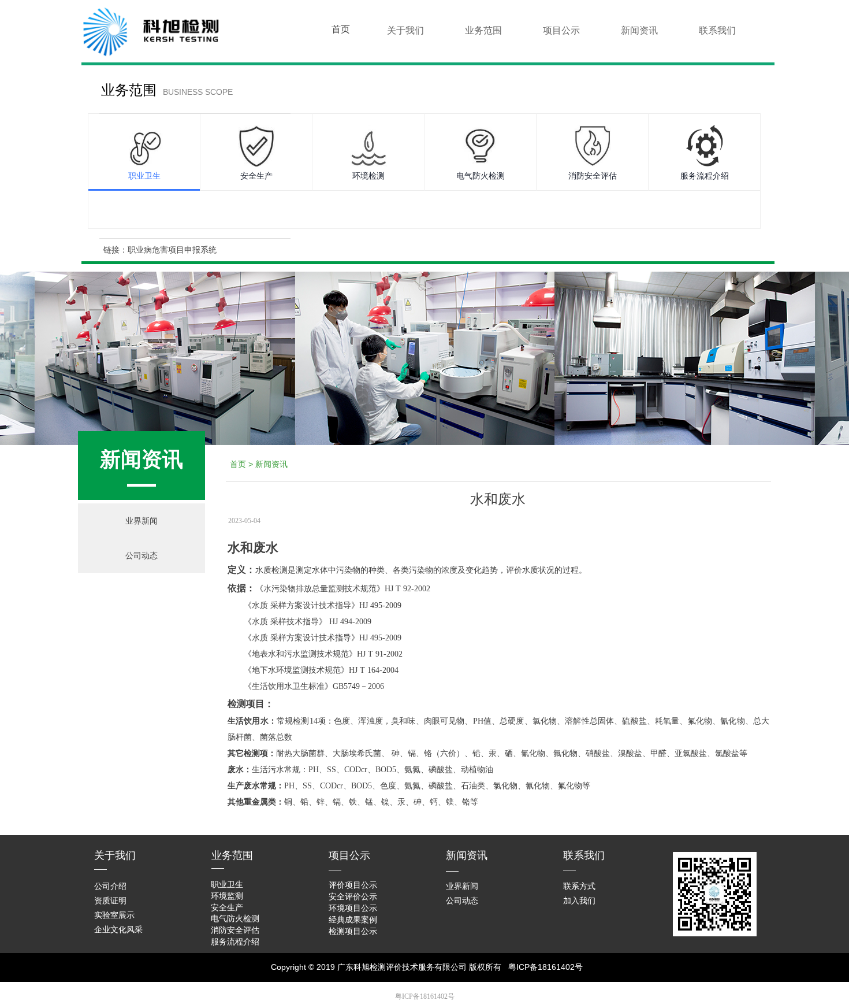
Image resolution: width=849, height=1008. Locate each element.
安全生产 (256, 176)
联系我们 (717, 30)
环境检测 (368, 176)
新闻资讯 (639, 30)
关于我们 (405, 30)
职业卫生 (144, 176)
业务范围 (483, 30)
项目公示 (561, 30)
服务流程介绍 (704, 176)
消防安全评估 (592, 176)
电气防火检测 (480, 176)
